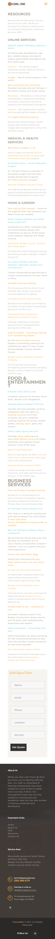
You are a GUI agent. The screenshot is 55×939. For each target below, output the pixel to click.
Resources (13, 833)
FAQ (10, 830)
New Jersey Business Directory (24, 85)
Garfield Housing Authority (22, 283)
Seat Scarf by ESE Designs (21, 208)
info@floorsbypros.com (25, 890)
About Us (12, 827)
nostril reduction (20, 180)
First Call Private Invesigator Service (26, 490)
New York (15, 519)
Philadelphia (22, 522)
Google (11, 77)
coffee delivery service (24, 439)
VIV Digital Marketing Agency (23, 117)
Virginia (33, 522)
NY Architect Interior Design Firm (25, 508)
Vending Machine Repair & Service (26, 404)
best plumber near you (27, 340)
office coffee (23, 436)
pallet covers (20, 562)
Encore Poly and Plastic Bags (23, 554)
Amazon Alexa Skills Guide (22, 391)
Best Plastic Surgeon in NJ (22, 148)
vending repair (23, 423)
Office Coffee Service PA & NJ (23, 431)
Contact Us (13, 836)
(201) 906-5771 (22, 880)
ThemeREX (18, 922)
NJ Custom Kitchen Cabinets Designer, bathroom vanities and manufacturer (25, 265)
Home (11, 825)
